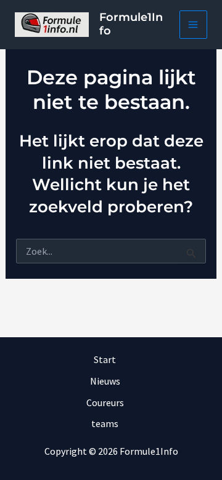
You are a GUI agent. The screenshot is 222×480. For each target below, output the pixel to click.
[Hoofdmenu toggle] (193, 24)
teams (104, 423)
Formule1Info (131, 24)
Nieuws (105, 381)
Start (105, 359)
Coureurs (105, 402)
